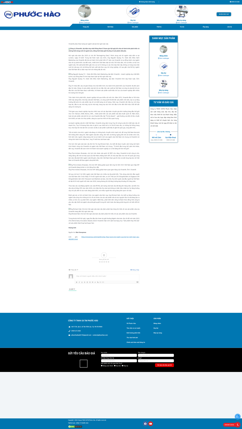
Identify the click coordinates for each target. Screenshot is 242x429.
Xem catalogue (85, 22)
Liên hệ (229, 27)
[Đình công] (84, 282)
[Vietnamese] (12, 2)
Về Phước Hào (131, 323)
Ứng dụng (206, 27)
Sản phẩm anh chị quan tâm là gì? (111, 363)
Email (140, 358)
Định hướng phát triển (133, 333)
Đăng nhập (135, 270)
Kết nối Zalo (156, 137)
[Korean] (9, 2)
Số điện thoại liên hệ (107, 358)
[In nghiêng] (79, 282)
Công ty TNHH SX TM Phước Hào (83, 320)
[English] (4, 2)
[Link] (98, 282)
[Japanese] (7, 2)
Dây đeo (118, 366)
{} (100, 282)
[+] (103, 282)
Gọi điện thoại (170, 137)
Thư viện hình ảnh (132, 337)
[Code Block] (95, 282)
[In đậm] (76, 282)
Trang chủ (86, 27)
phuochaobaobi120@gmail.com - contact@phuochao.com (89, 335)
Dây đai (156, 328)
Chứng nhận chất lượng (147, 2)
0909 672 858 (235, 2)
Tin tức (182, 27)
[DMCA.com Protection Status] (75, 426)
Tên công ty (141, 352)
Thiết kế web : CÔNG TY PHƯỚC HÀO (78, 423)
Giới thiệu (110, 27)
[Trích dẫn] (92, 282)
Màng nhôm (157, 323)
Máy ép (125, 366)
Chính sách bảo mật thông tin (136, 342)
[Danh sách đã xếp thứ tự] (87, 282)
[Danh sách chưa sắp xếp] (90, 282)
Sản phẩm (135, 27)
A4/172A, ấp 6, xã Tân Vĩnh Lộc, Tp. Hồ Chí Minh (86, 327)
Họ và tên (104, 352)
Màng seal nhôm (108, 366)
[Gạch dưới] (82, 282)
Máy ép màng (158, 333)
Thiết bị (159, 27)
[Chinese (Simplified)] (2, 2)
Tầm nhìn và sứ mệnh (133, 328)
